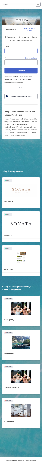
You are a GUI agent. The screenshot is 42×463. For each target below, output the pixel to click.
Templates (8, 269)
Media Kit (8, 201)
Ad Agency (9, 319)
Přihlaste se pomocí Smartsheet (21, 96)
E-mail (6, 46)
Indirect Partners (11, 387)
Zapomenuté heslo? (31, 58)
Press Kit (8, 235)
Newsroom (9, 421)
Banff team (9, 353)
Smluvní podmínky (17, 82)
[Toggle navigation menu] (38, 4)
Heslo (6, 58)
